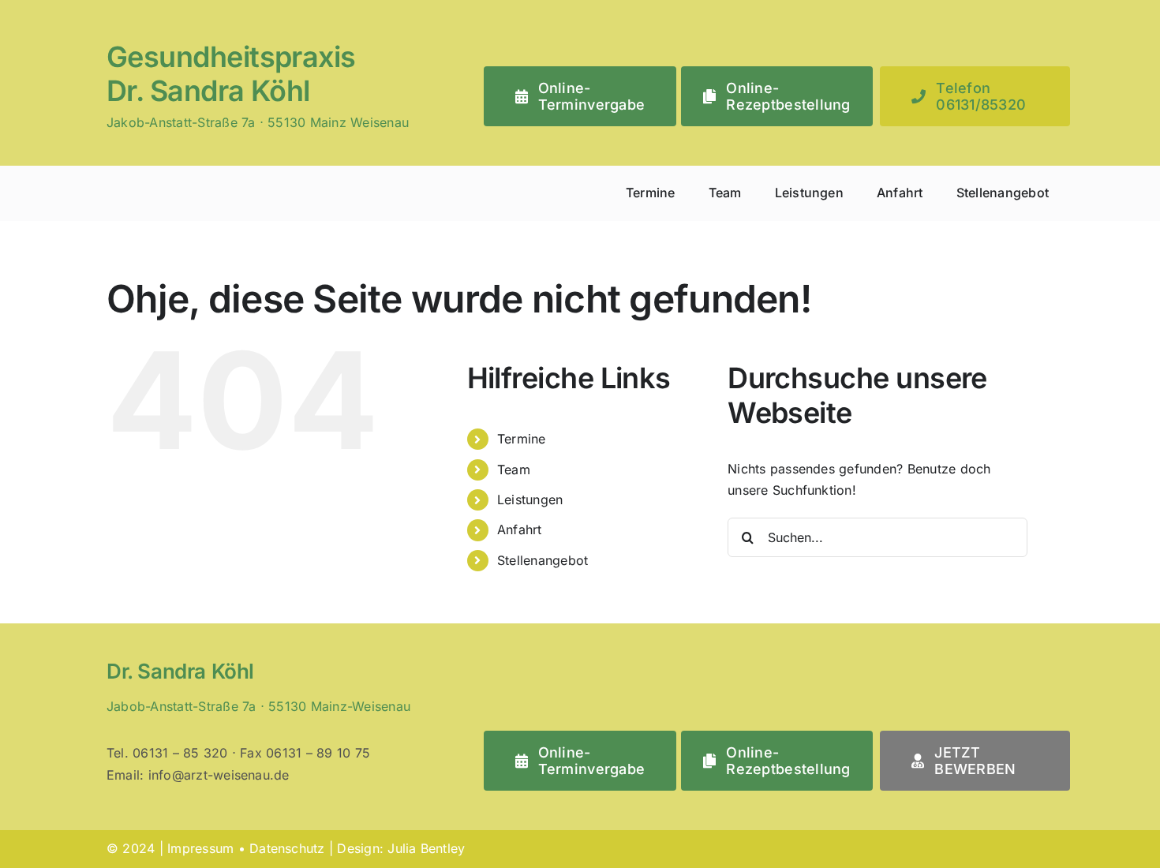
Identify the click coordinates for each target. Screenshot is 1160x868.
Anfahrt (519, 529)
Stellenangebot (542, 560)
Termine (521, 439)
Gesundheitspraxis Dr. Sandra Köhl (231, 73)
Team (513, 469)
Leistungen (530, 499)
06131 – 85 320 (180, 753)
